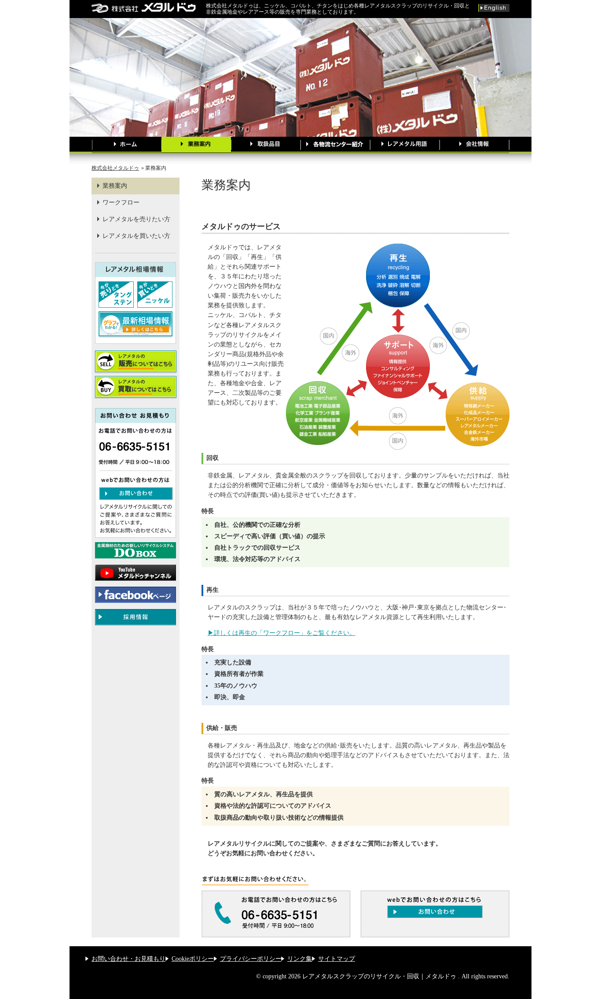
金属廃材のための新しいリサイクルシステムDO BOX (136, 550)
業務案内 (196, 145)
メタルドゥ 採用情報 (136, 617)
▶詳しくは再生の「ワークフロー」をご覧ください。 (281, 633)
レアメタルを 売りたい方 (136, 362)
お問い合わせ (136, 493)
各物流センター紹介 (335, 145)
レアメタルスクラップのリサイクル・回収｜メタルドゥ (149, 8)
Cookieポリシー (193, 958)
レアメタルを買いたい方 (136, 236)
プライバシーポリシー (251, 958)
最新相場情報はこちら (135, 325)
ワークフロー (121, 202)
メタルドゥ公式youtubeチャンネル (136, 573)
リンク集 (299, 958)
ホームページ (126, 145)
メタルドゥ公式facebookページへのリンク (136, 595)
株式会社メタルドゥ (115, 168)
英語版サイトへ (493, 8)
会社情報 (474, 145)
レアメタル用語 (405, 145)
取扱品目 (265, 145)
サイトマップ (336, 958)
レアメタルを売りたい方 (136, 219)
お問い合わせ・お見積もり (128, 958)
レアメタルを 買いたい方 (136, 387)
